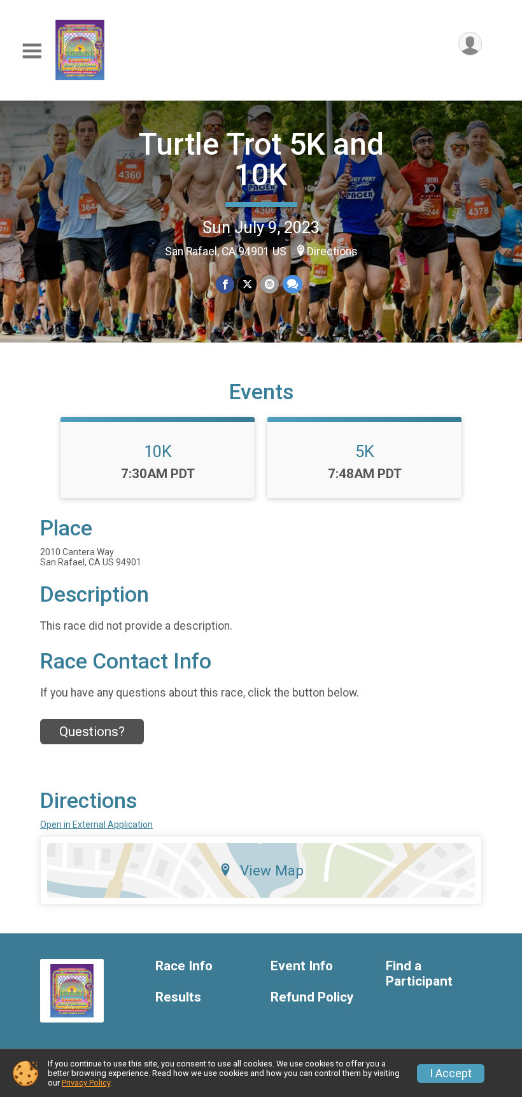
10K (158, 451)
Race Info (184, 966)
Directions (332, 251)
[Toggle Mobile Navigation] (32, 51)
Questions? (92, 731)
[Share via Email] (269, 284)
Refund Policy (312, 997)
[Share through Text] (292, 284)
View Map (272, 870)
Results (178, 997)
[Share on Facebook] (225, 284)
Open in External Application (96, 824)
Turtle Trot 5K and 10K (261, 159)
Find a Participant (419, 974)
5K (364, 451)
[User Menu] (470, 43)
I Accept (451, 1073)
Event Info (302, 966)
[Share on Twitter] (247, 284)
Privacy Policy (86, 1082)
